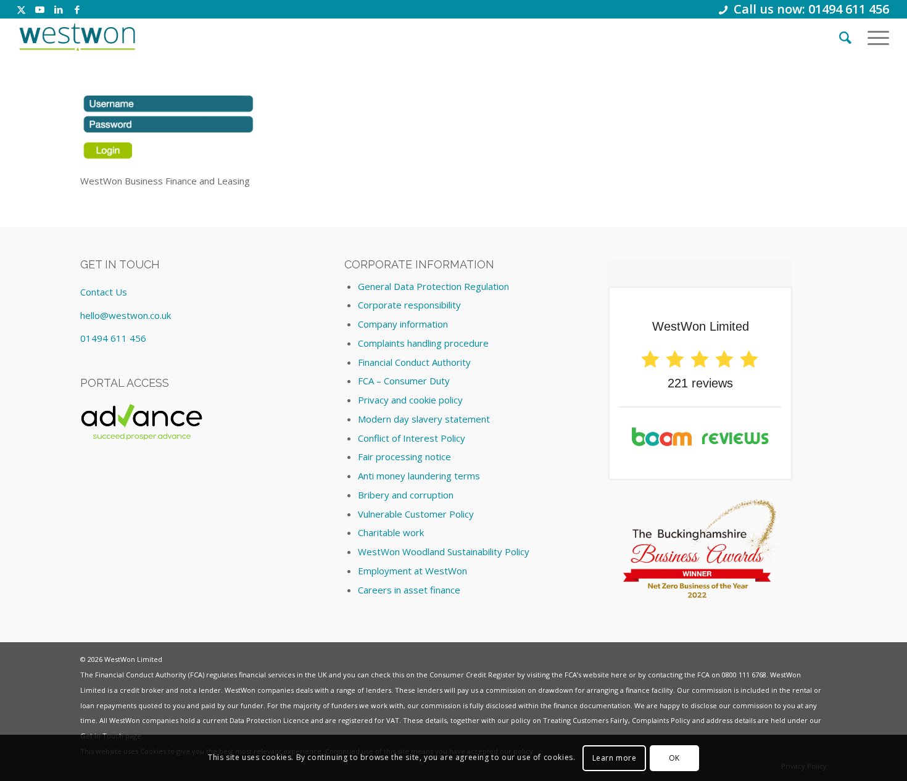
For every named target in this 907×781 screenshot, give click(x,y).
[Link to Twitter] (21, 9)
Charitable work (391, 532)
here (619, 674)
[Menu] (874, 37)
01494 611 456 (113, 338)
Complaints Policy (661, 720)
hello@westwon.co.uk (125, 315)
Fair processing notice (404, 456)
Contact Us (103, 292)
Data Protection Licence (269, 720)
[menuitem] (845, 37)
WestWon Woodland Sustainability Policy (443, 551)
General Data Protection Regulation (433, 286)
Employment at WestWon (412, 570)
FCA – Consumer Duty (404, 380)
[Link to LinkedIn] (58, 9)
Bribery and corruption (406, 495)
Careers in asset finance (409, 590)
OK (674, 757)
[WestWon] (77, 37)
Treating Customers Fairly (585, 720)
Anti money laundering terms (419, 475)
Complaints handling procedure (423, 343)
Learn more (614, 757)
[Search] (845, 37)
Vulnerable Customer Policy (416, 514)
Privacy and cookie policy (410, 400)
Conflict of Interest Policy (411, 438)
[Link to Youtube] (40, 9)
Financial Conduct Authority (414, 362)
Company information (403, 324)
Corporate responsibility (409, 305)
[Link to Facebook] (77, 9)
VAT (392, 720)
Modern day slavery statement (424, 419)
